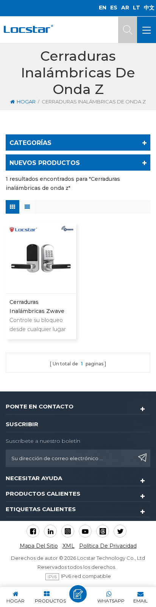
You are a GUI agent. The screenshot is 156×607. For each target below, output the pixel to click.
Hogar (26, 102)
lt (136, 7)
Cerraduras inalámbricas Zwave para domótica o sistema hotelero (36, 307)
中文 (149, 7)
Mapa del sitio (39, 545)
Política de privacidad (108, 545)
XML (68, 545)
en (102, 7)
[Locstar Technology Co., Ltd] (28, 29)
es (113, 7)
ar (125, 7)
